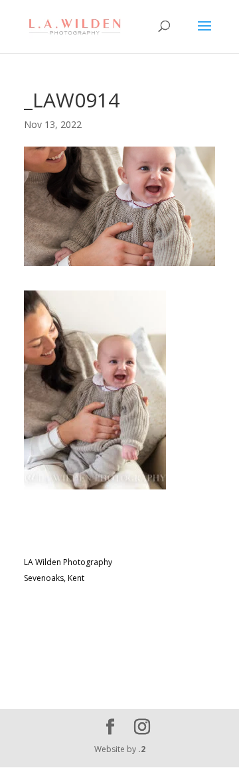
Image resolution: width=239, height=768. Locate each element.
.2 (141, 749)
